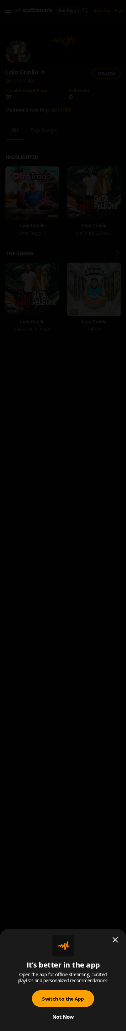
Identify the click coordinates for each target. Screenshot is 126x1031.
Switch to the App (63, 998)
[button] (63, 515)
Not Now (63, 1016)
